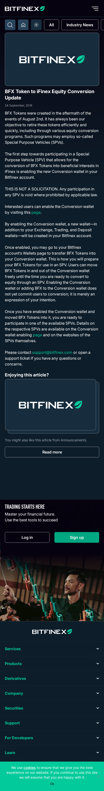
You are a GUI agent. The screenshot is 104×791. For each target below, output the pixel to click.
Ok (52, 784)
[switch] (36, 24)
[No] (98, 776)
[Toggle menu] (95, 8)
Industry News (80, 24)
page (36, 212)
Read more (52, 452)
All (51, 24)
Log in (36, 538)
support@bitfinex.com (52, 352)
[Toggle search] (10, 24)
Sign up (84, 538)
